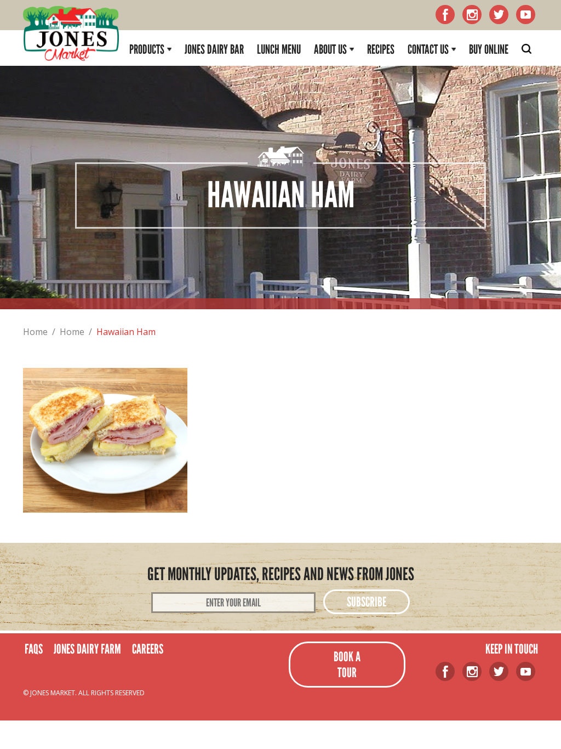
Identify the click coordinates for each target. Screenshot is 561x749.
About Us (330, 49)
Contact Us (428, 49)
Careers (147, 649)
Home (35, 332)
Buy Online (488, 49)
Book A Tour (347, 664)
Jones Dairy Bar (214, 49)
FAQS (34, 649)
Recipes (380, 49)
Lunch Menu (279, 49)
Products (146, 49)
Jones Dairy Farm (87, 649)
